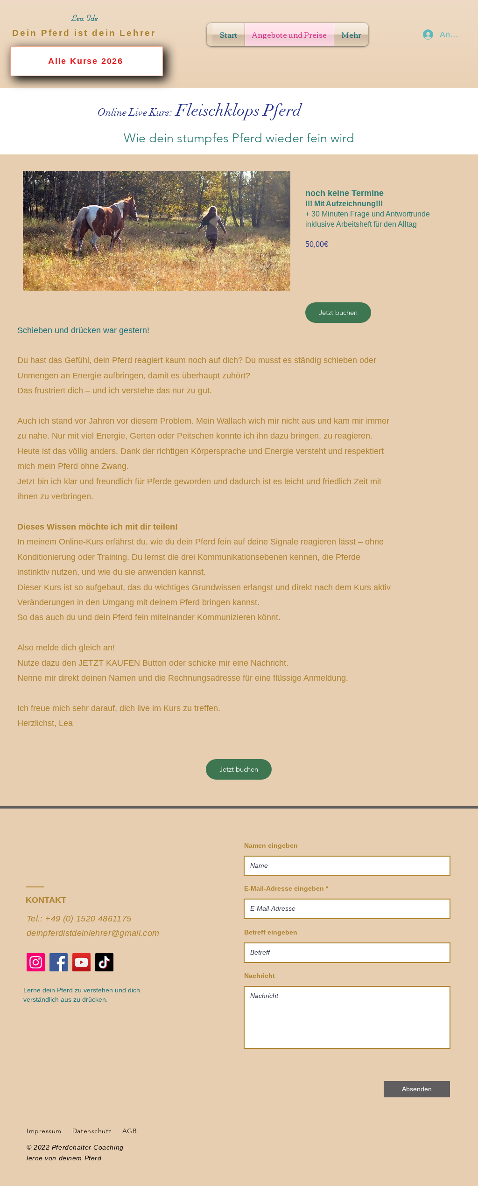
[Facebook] (58, 962)
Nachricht (259, 975)
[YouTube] (81, 962)
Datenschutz (92, 1131)
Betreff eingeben (270, 932)
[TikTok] (104, 962)
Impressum (44, 1131)
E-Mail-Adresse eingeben (284, 888)
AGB (129, 1131)
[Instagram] (36, 962)
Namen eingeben (271, 845)
